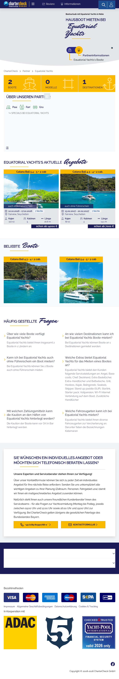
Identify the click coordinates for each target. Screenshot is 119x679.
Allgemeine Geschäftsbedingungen (35, 606)
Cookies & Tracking (88, 606)
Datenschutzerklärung (66, 606)
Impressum (9, 606)
